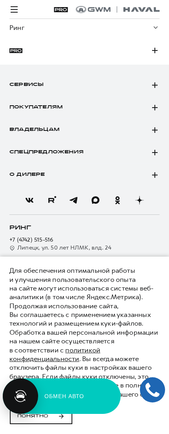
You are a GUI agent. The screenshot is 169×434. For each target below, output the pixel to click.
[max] (95, 200)
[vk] (29, 200)
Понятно (32, 416)
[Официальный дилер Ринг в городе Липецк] (118, 9)
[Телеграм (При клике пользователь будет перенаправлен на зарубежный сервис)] (73, 200)
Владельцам (34, 130)
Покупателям (35, 107)
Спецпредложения (46, 152)
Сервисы (26, 85)
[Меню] (14, 9)
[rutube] (51, 200)
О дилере (27, 175)
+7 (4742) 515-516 (31, 240)
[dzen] (139, 200)
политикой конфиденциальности (54, 354)
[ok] (117, 200)
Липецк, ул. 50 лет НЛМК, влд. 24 (64, 247)
